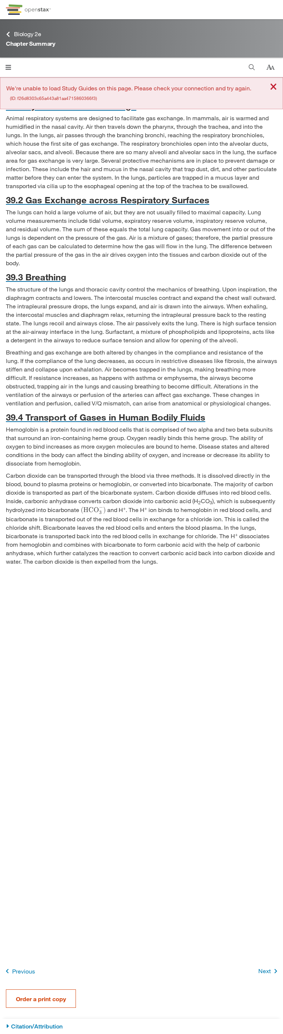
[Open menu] (8, 67)
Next (264, 970)
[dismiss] (273, 87)
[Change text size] (270, 67)
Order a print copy (41, 998)
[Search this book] (252, 67)
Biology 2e (27, 33)
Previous (23, 971)
